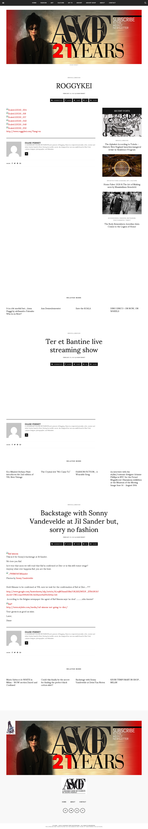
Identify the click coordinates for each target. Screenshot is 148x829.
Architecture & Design (116, 180)
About (102, 3)
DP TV (70, 3)
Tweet (128, 220)
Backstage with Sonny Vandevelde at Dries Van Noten (90, 680)
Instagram (131, 218)
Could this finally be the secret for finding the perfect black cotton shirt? (55, 682)
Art (52, 3)
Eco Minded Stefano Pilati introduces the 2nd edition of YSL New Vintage (19, 474)
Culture (61, 3)
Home (34, 3)
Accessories (113, 218)
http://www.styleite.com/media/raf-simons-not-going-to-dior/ (37, 607)
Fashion (43, 3)
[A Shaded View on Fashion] (74, 37)
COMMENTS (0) (57, 100)
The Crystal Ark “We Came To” (55, 471)
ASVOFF (79, 3)
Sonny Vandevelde (24, 578)
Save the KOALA (83, 308)
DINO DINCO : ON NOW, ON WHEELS (124, 309)
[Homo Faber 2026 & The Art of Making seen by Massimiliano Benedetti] (122, 165)
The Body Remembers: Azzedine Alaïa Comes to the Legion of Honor (122, 225)
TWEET (78, 100)
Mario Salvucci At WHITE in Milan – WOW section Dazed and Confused (21, 682)
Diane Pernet (80, 93)
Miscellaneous (74, 77)
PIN (86, 100)
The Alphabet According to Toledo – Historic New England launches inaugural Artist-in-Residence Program (122, 147)
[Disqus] (50, 199)
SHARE (69, 100)
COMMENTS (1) (58, 364)
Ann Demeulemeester (51, 308)
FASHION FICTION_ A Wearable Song (87, 472)
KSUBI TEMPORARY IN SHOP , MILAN (125, 680)
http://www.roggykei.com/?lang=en (23, 131)
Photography (119, 220)
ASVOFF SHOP (91, 3)
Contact (112, 3)
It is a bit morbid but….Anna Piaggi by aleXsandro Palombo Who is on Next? (20, 311)
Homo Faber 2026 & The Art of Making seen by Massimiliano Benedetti (122, 185)
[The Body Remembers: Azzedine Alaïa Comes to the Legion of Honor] (122, 203)
